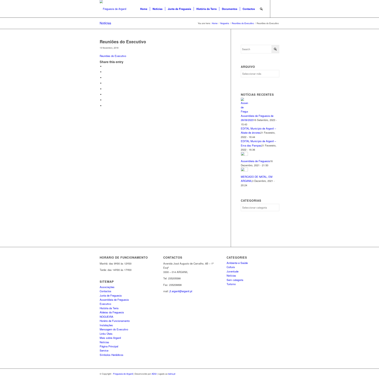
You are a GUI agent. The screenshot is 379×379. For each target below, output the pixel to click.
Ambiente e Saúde (237, 263)
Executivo (105, 304)
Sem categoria (235, 280)
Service (104, 350)
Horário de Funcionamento (115, 321)
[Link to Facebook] (276, 9)
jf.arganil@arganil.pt (181, 291)
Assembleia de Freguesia (255, 161)
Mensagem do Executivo (114, 329)
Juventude (232, 271)
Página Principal (109, 346)
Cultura (231, 267)
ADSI (154, 373)
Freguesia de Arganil (123, 373)
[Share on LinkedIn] (105, 83)
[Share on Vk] (105, 94)
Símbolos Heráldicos (111, 355)
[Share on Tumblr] (105, 89)
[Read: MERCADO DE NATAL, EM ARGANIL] (244, 170)
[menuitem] (144, 9)
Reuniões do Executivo (113, 56)
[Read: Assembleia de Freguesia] (244, 155)
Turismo (231, 284)
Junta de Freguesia (111, 295)
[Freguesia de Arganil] (113, 9)
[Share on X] (105, 72)
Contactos (105, 291)
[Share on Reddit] (105, 100)
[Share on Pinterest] (105, 77)
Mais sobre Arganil (110, 338)
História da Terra (109, 308)
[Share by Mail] (105, 106)
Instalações (106, 325)
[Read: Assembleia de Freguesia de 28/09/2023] (244, 111)
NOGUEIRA (106, 317)
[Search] (261, 9)
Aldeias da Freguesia (112, 312)
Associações (107, 287)
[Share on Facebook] (105, 66)
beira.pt (171, 373)
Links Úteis (106, 334)
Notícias (105, 23)
